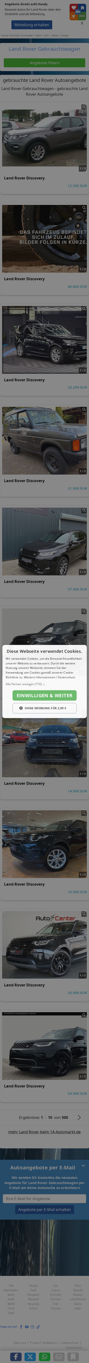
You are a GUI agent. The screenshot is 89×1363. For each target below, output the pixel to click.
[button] (44, 684)
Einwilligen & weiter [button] (45, 695)
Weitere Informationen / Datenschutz (49, 677)
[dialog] (44, 681)
